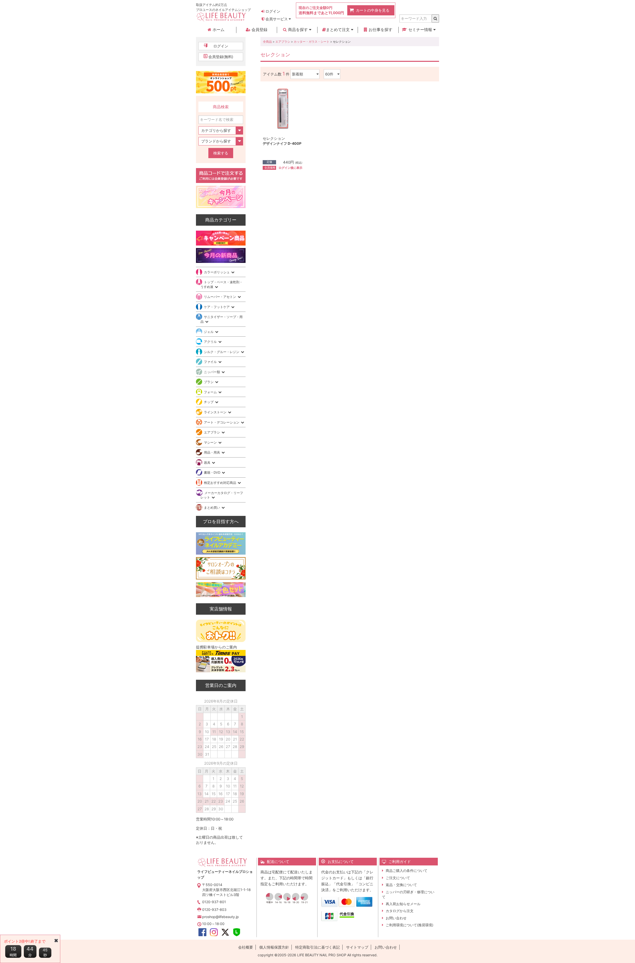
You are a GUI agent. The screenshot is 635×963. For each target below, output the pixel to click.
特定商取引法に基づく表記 (317, 947)
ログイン (272, 11)
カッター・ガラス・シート (311, 41)
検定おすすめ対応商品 (220, 483)
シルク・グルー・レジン (222, 352)
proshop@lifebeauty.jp (220, 917)
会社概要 (245, 947)
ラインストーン (215, 412)
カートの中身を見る (372, 10)
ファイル (211, 362)
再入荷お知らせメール (403, 904)
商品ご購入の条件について (406, 870)
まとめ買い (212, 507)
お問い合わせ (396, 918)
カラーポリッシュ (217, 272)
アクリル (211, 342)
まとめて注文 (338, 29)
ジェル (209, 332)
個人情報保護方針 (274, 947)
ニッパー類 (212, 372)
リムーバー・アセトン (220, 297)
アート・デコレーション (222, 422)
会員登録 (258, 29)
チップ (209, 402)
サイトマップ (357, 947)
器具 (207, 462)
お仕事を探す (379, 29)
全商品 (267, 41)
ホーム (217, 29)
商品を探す (298, 29)
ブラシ (209, 382)
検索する (220, 153)
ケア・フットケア (217, 307)
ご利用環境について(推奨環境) (409, 925)
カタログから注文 (399, 911)
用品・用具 (212, 452)
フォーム (211, 392)
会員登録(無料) (220, 56)
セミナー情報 (420, 29)
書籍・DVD (212, 472)
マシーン (211, 442)
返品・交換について (401, 885)
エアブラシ (282, 41)
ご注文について (398, 878)
